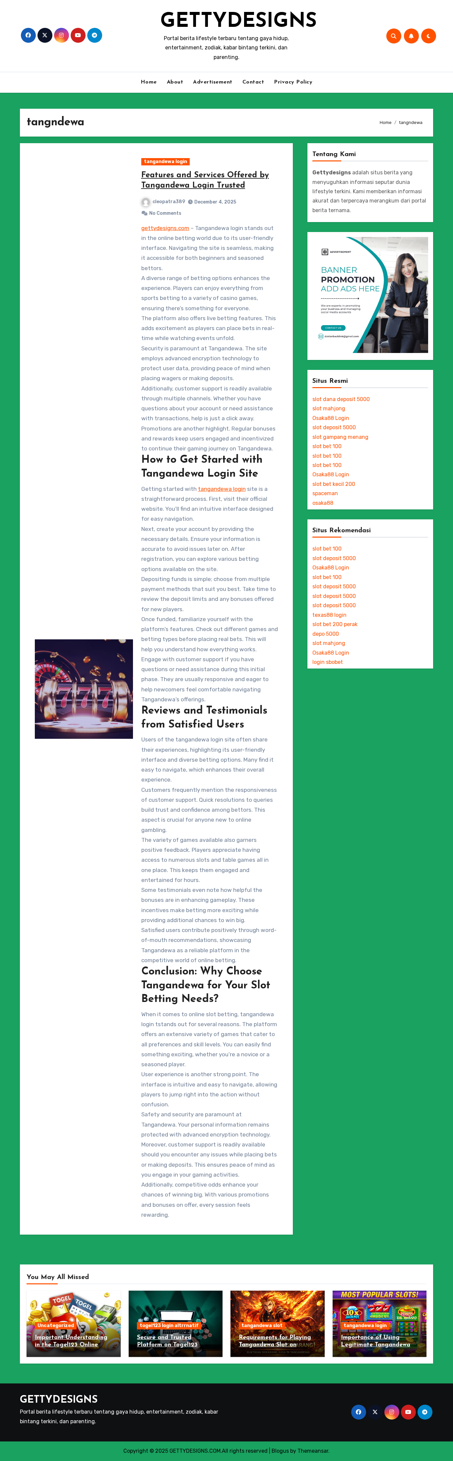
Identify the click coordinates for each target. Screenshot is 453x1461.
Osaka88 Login (330, 418)
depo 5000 (325, 634)
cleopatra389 (169, 202)
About (175, 82)
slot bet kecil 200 (333, 484)
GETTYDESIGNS (238, 22)
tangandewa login (165, 161)
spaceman (325, 493)
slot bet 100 (327, 446)
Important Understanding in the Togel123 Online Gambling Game (71, 1345)
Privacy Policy (293, 82)
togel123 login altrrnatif (169, 1325)
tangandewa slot (262, 1325)
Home (149, 82)
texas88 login (329, 615)
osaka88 (322, 503)
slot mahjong (328, 408)
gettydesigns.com (165, 228)
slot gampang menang (340, 437)
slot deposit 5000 (334, 427)
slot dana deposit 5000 (341, 399)
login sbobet (327, 662)
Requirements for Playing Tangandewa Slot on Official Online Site (275, 1345)
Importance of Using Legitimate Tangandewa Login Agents (375, 1345)
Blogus (280, 1451)
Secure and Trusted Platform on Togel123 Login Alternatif (167, 1345)
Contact (253, 82)
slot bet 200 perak (334, 624)
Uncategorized (55, 1325)
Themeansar (312, 1451)
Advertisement (212, 82)
